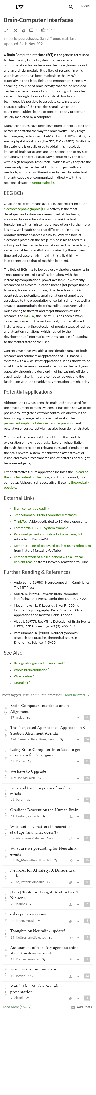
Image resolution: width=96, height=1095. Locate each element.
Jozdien (21, 816)
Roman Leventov (27, 959)
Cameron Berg (28, 739)
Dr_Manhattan (26, 860)
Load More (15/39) (17, 1007)
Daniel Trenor (50, 39)
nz (17, 882)
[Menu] (8, 7)
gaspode (33, 816)
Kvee (42, 739)
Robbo (20, 761)
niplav (20, 718)
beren (20, 800)
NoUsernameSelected (31, 937)
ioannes (21, 904)
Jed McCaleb (26, 778)
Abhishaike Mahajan (30, 838)
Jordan (20, 976)
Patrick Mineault (32, 882)
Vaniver (47, 860)
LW (20, 7)
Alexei (18, 998)
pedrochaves (28, 39)
